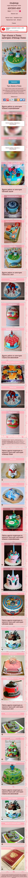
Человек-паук (12, 279)
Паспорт (13, 848)
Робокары (12, 509)
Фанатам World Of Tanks (13, 678)
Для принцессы (13, 653)
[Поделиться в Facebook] (4, 100)
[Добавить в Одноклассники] (18, 100)
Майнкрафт (13, 738)
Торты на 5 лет (8, 274)
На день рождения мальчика (13, 221)
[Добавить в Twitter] (21, 100)
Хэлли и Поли (12, 246)
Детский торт (13, 138)
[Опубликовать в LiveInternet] (10, 100)
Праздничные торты (11, 19)
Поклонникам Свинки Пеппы (13, 163)
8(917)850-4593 (14, 8)
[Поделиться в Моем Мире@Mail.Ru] (15, 100)
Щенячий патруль (13, 593)
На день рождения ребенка (13, 362)
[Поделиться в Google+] (7, 100)
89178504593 (10, 442)
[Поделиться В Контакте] (23, 100)
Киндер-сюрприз (13, 304)
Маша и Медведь (13, 113)
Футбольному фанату (13, 196)
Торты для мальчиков (10, 357)
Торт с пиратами (13, 628)
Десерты (19, 19)
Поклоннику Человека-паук (13, 329)
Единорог (12, 544)
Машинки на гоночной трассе (13, 713)
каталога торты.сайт (7, 441)
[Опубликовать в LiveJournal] (13, 100)
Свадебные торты (18, 17)
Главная (14, 23)
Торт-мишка (13, 459)
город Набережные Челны (14, 5)
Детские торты (9, 17)
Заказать (14, 82)
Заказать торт (14, 13)
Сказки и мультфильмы (11, 108)
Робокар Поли (7, 454)
